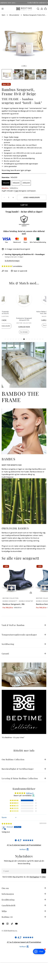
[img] (7, 823)
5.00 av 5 (29, 792)
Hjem (3, 15)
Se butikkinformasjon (12, 261)
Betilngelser (34, 876)
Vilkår (43, 876)
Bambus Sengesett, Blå (13, 603)
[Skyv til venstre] (22, 66)
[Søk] (38, 9)
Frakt (16, 191)
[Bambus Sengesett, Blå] (18, 579)
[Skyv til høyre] (26, 66)
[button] (7, 266)
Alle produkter (14, 15)
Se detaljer (23, 330)
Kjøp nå (24, 205)
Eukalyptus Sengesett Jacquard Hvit (23, 318)
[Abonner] (43, 870)
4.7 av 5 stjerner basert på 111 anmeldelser (24, 844)
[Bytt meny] (2, 9)
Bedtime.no (12, 930)
